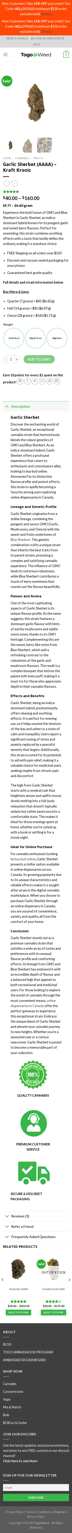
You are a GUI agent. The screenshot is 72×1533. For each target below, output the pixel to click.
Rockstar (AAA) (18, 1289)
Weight (8, 324)
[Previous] (3, 1288)
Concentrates (13, 1391)
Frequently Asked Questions (33, 1236)
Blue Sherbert (20, 540)
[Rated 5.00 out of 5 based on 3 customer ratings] (36, 191)
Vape (6, 1399)
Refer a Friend (22, 1226)
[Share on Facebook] (27, 381)
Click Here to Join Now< (20, 1461)
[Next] (69, 1288)
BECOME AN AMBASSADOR (47, 38)
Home (7, 158)
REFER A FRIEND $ (17, 38)
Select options (18, 1312)
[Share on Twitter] (34, 381)
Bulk (6, 1415)
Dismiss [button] (46, 14)
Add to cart (39, 359)
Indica (38, 158)
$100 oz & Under (15, 1423)
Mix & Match (12, 1407)
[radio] (14, 338)
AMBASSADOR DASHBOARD (24, 1360)
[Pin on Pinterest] (49, 381)
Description (20, 406)
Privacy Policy (14, 1512)
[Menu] (5, 55)
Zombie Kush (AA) (53, 1289)
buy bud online (25, 859)
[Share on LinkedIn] (57, 381)
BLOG (36, 44)
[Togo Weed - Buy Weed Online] (36, 54)
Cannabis (22, 158)
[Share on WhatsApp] (20, 381)
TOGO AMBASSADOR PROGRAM (28, 1352)
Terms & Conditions (38, 1512)
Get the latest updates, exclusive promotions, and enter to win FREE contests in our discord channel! (36, 1450)
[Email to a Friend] (42, 381)
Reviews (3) (20, 1216)
